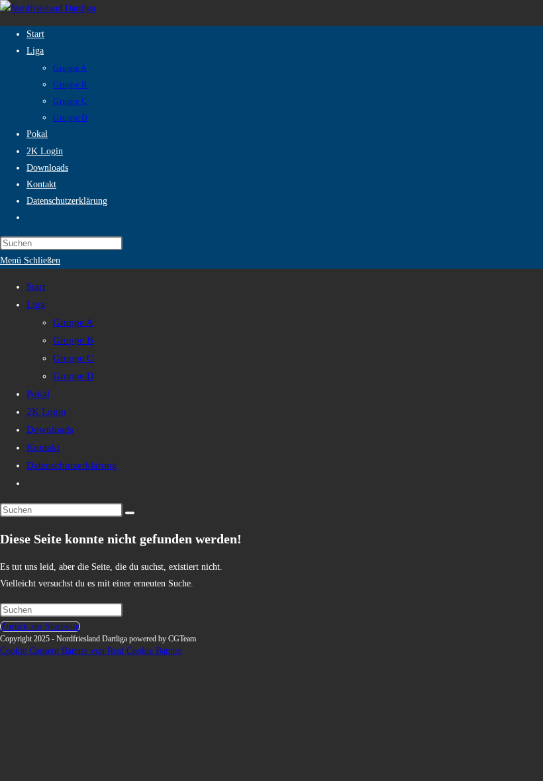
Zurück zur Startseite (40, 626)
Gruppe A (73, 322)
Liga (35, 304)
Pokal (38, 394)
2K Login (46, 411)
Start (35, 286)
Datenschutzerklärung (71, 465)
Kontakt (43, 447)
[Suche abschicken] (129, 513)
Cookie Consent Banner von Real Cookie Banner (91, 651)
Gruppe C (73, 358)
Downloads (50, 429)
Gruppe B (73, 340)
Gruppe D (73, 376)
